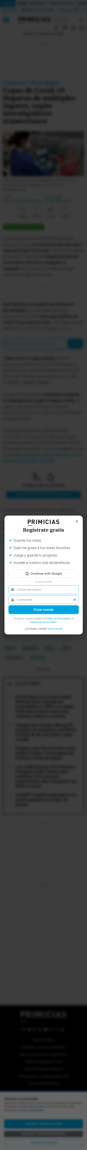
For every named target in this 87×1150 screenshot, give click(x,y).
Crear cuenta (43, 609)
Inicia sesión (55, 628)
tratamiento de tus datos (43, 622)
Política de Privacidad (57, 618)
